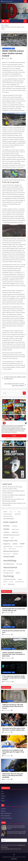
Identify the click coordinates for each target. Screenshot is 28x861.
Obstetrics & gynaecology (8, 570)
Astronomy (5, 724)
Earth (2, 793)
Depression (15, 532)
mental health (8, 556)
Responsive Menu (25, 1)
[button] (26, 423)
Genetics (15, 544)
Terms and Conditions (6, 818)
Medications (15, 553)
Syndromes (11, 584)
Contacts (3, 808)
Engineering (6, 544)
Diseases (5, 537)
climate (6, 529)
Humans (11, 700)
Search (24, 393)
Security (11, 581)
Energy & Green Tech (10, 541)
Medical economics (7, 553)
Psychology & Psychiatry (9, 579)
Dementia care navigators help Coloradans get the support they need (13, 751)
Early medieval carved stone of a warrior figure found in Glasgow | (14, 384)
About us (3, 811)
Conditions (6, 532)
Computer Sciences (15, 529)
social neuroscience (19, 581)
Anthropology (6, 746)
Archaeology (6, 700)
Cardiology (14, 526)
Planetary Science (7, 48)
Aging (11, 511)
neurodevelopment (8, 564)
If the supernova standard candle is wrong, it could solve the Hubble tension (13, 677)
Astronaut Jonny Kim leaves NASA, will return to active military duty (13, 729)
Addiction (5, 511)
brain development (8, 518)
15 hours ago (7, 732)
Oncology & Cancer (8, 573)
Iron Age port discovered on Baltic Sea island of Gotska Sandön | (15, 378)
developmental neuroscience (11, 535)
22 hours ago (7, 755)
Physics (3, 800)
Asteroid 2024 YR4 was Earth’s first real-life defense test (13, 609)
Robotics (20, 579)
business (6, 526)
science (5, 581)
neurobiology (9, 560)
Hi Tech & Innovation (19, 546)
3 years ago (6, 58)
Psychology (8, 576)
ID (11, 58)
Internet (4, 548)
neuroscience (10, 567)
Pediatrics (18, 573)
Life (2, 791)
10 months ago (7, 658)
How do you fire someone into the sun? (13, 631)
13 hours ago (7, 710)
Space (13, 48)
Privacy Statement (18, 438)
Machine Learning (12, 548)
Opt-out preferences (9, 438)
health (22, 544)
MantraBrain (14, 859)
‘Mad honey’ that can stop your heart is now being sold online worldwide (12, 775)
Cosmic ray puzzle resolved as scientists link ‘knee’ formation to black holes (13, 654)
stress (4, 584)
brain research (10, 522)
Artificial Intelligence (7, 514)
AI (14, 511)
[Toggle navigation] (7, 21)
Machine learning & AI (10, 551)
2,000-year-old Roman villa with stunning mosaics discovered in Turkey (12, 706)
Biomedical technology (8, 516)
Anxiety (19, 511)
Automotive (18, 514)
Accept (14, 435)
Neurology (19, 564)
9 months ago (7, 612)
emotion (12, 537)
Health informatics (7, 546)
